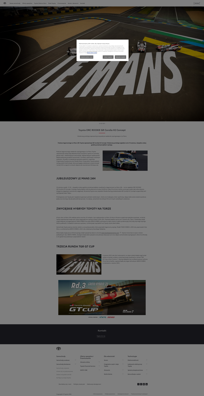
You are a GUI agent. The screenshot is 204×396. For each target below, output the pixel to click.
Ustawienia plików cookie (86, 57)
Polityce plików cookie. (92, 52)
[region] (103, 50)
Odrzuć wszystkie (108, 57)
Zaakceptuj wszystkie (120, 57)
